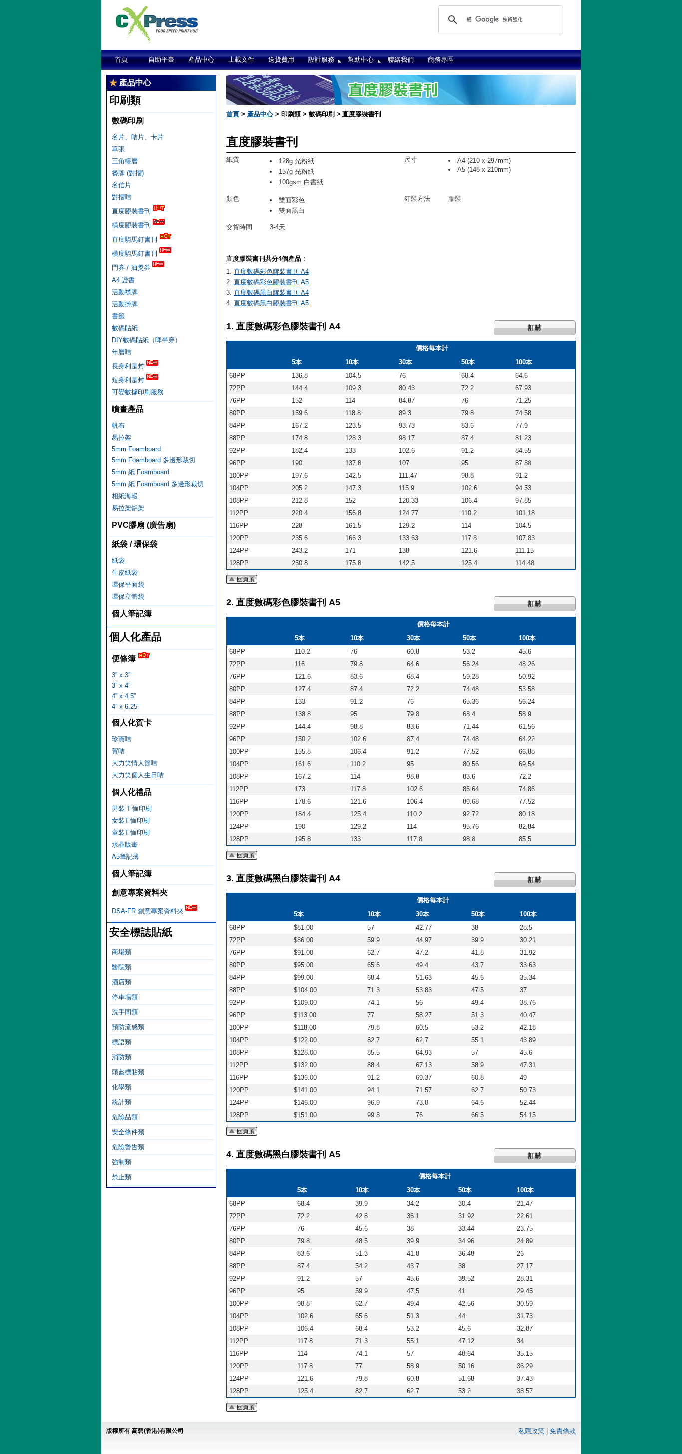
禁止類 (121, 1177)
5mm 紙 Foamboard (140, 472)
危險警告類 (128, 1147)
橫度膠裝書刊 (132, 225)
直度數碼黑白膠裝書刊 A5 (271, 303)
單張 (118, 149)
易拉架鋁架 (128, 508)
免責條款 (563, 1431)
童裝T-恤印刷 (131, 832)
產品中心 (201, 59)
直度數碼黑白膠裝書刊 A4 (271, 292)
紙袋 (118, 560)
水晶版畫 (125, 844)
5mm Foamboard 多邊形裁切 (153, 460)
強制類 (121, 1162)
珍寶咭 (121, 739)
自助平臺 (161, 59)
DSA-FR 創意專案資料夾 (148, 911)
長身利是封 (129, 366)
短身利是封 (129, 380)
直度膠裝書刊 (132, 211)
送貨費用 (281, 59)
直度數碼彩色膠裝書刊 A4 (271, 271)
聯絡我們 (401, 59)
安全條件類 (128, 1132)
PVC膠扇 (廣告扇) (144, 525)
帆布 (118, 425)
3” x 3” (121, 675)
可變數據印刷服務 (138, 392)
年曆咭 (121, 352)
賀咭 (118, 751)
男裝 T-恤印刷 (132, 808)
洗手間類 (125, 1012)
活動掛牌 (125, 304)
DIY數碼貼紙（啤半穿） (146, 340)
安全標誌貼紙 (140, 932)
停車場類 (125, 997)
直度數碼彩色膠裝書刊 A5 (271, 282)
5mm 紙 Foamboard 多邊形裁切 (158, 484)
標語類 (121, 1042)
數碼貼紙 (125, 328)
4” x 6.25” (125, 706)
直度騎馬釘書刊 (135, 239)
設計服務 (321, 59)
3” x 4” (121, 685)
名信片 (121, 185)
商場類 (121, 952)
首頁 (121, 59)
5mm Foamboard (136, 449)
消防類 (121, 1057)
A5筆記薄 (125, 856)
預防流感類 (128, 1027)
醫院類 (121, 967)
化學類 (121, 1087)
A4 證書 (123, 280)
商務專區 (441, 59)
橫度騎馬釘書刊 (135, 253)
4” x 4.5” (124, 696)
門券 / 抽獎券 (132, 268)
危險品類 (125, 1117)
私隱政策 (531, 1431)
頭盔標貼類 (128, 1072)
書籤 (118, 316)
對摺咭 (121, 197)
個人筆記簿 (132, 613)
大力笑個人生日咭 (138, 775)
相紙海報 (125, 496)
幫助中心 (361, 59)
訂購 (534, 327)
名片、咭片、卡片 (138, 137)
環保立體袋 (128, 596)
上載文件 (241, 59)
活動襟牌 (125, 292)
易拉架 (121, 437)
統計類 (121, 1102)
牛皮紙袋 (125, 572)
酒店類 (121, 982)
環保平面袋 (128, 584)
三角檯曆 (125, 161)
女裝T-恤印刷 (131, 820)
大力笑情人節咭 (134, 763)
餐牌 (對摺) (128, 173)
